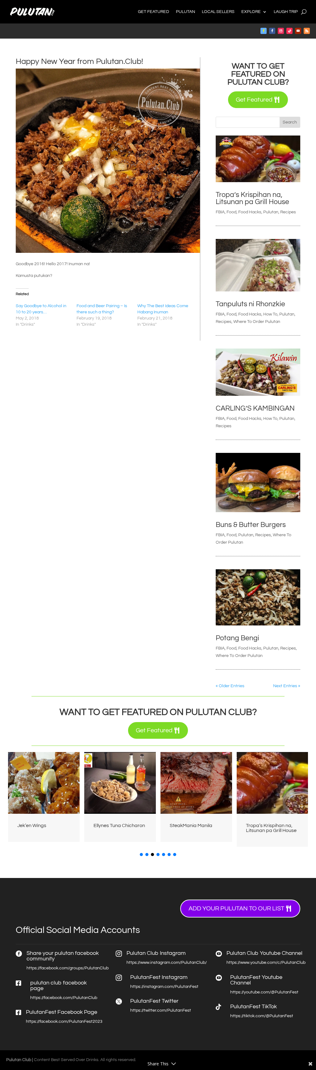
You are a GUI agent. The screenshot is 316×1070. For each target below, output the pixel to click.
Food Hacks (249, 212)
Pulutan (185, 12)
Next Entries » (286, 686)
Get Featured (153, 12)
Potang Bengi (237, 638)
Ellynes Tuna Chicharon (119, 825)
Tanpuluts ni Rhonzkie (250, 304)
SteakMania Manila (191, 825)
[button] (141, 854)
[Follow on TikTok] (289, 31)
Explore (251, 12)
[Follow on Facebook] (263, 31)
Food (231, 212)
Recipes (288, 212)
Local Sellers (218, 12)
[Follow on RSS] (307, 31)
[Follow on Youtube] (298, 31)
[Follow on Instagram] (281, 31)
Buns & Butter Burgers (251, 525)
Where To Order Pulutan (256, 322)
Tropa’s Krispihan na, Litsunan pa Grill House (252, 198)
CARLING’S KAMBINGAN (255, 408)
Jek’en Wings (31, 825)
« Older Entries (230, 686)
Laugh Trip (286, 12)
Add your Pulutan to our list (236, 908)
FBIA (220, 212)
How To (270, 314)
